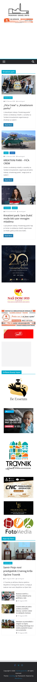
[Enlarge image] (33, 248)
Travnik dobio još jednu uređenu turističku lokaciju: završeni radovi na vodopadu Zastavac (24, 610)
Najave (6, 153)
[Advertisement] (18, 42)
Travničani (7, 208)
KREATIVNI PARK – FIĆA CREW (16, 162)
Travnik (12, 153)
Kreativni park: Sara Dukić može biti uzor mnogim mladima (18, 218)
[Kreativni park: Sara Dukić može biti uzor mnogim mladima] (18, 195)
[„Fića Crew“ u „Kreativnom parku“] (18, 84)
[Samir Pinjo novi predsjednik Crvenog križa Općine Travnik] (18, 551)
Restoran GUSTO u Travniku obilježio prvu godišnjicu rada (23, 596)
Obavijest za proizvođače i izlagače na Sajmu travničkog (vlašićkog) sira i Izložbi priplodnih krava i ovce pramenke (25, 626)
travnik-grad (21, 101)
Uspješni (15, 208)
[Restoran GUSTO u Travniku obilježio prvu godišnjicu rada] (8, 597)
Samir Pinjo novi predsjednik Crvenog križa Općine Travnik (17, 571)
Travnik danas (8, 97)
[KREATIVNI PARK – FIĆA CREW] (18, 140)
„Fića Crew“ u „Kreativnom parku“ (18, 107)
